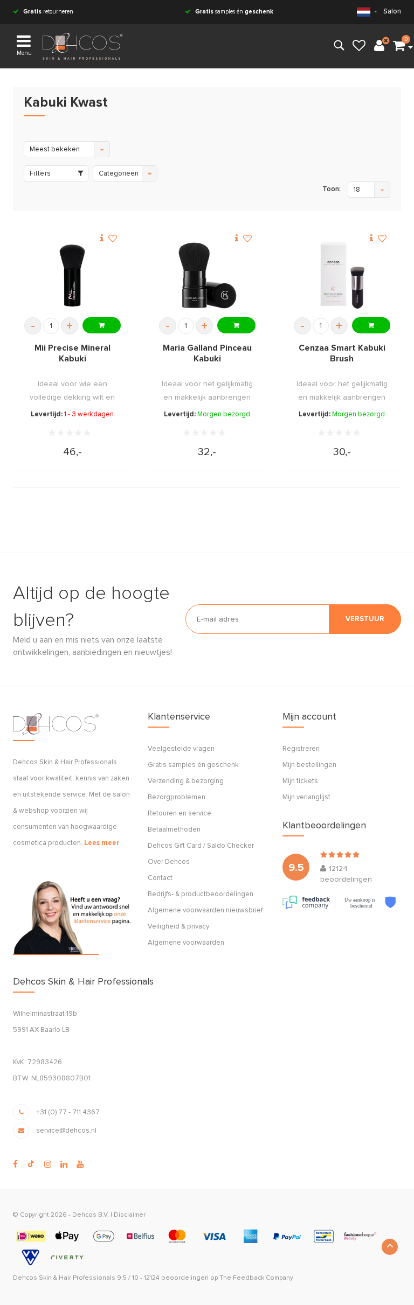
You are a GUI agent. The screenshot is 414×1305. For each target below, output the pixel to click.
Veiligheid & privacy (178, 926)
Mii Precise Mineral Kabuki (72, 353)
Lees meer (101, 843)
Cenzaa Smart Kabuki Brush (342, 353)
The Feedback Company (256, 1278)
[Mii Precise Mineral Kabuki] (72, 275)
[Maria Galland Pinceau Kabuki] (207, 275)
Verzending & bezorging (186, 781)
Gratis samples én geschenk (193, 765)
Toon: (331, 189)
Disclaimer (130, 1215)
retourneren (48, 12)
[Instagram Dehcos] (47, 1164)
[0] (399, 46)
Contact (160, 878)
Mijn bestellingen (309, 765)
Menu (24, 53)
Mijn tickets (300, 781)
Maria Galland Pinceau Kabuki (207, 353)
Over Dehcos (169, 862)
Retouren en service (179, 813)
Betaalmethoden (174, 829)
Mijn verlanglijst (306, 797)
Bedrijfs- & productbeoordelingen (200, 894)
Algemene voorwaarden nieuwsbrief (205, 910)
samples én (234, 12)
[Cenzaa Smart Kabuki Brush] (341, 275)
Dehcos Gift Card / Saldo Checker (201, 845)
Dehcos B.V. (90, 1215)
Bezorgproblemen (176, 797)
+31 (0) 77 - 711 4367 (68, 1112)
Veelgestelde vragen (181, 748)
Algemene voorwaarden (186, 942)
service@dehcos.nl (66, 1130)
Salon (392, 11)
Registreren (301, 748)
